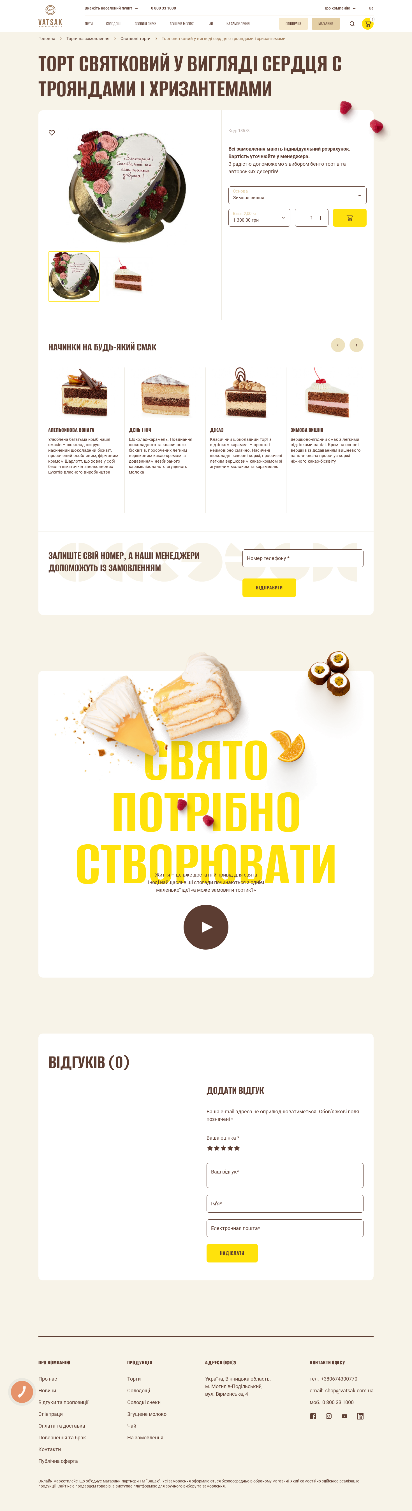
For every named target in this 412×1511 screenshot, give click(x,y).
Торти (89, 23)
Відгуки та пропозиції (63, 1402)
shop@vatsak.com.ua (349, 1390)
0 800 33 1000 (163, 8)
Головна (46, 38)
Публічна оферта (58, 1461)
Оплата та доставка (61, 1426)
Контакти (49, 1449)
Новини (47, 1390)
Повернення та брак (62, 1437)
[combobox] (297, 195)
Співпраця (50, 1414)
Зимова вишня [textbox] (248, 197)
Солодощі (113, 23)
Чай (210, 23)
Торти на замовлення (87, 38)
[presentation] (338, 345)
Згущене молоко (182, 23)
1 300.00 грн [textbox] (246, 220)
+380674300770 (339, 1379)
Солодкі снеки (145, 23)
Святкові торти (136, 38)
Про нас (47, 1379)
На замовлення (238, 23)
